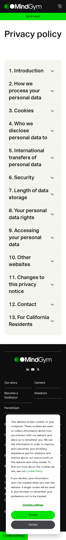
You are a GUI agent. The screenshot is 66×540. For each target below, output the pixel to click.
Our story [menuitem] (10, 382)
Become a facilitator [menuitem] (11, 395)
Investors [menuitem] (40, 393)
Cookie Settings (14, 535)
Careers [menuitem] (39, 382)
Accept (33, 515)
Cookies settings (33, 505)
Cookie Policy (34, 471)
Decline (33, 525)
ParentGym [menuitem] (11, 408)
